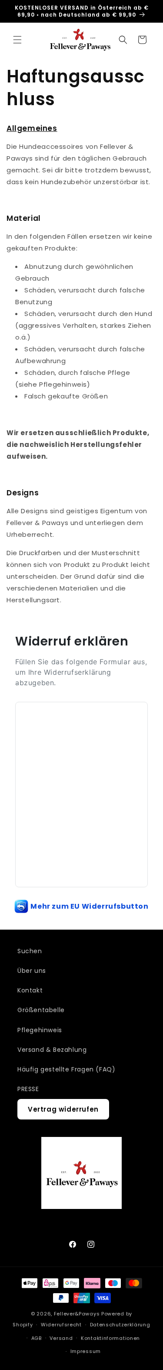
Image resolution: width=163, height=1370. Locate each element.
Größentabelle (41, 1010)
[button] (17, 39)
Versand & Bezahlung (51, 1049)
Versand (61, 1338)
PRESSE (28, 1089)
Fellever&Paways (77, 1313)
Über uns (31, 970)
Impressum (85, 1351)
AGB (36, 1338)
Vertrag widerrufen (63, 1109)
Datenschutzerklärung (120, 1324)
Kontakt (30, 990)
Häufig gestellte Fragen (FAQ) (66, 1069)
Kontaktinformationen (110, 1338)
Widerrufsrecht (61, 1324)
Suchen (29, 951)
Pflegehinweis (39, 1030)
